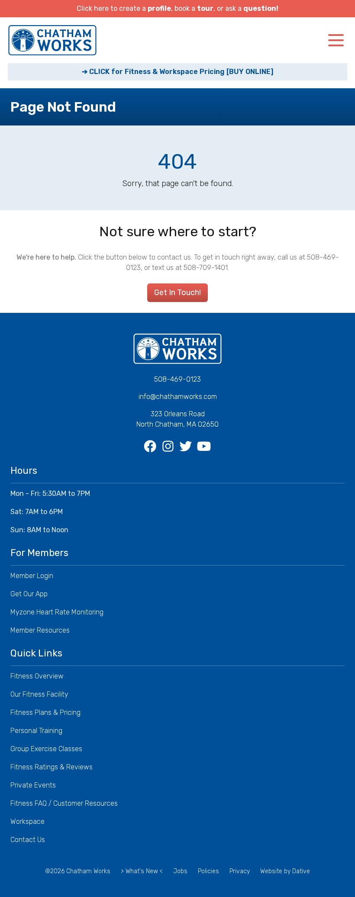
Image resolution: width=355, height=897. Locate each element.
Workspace (27, 821)
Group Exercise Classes (46, 749)
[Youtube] (204, 446)
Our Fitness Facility (39, 694)
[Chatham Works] (177, 349)
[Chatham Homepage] (52, 40)
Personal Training (36, 731)
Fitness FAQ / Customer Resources (64, 803)
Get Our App (29, 594)
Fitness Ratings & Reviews (51, 767)
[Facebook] (151, 446)
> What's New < (142, 871)
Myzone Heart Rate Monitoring (56, 612)
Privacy (239, 871)
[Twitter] (186, 446)
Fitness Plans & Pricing (45, 712)
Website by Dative (285, 871)
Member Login (31, 576)
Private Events (33, 785)
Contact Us (27, 840)
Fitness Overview (37, 676)
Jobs (180, 871)
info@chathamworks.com (178, 396)
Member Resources (40, 630)
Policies (208, 871)
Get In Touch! (177, 292)
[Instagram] (169, 446)
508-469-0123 (177, 379)
